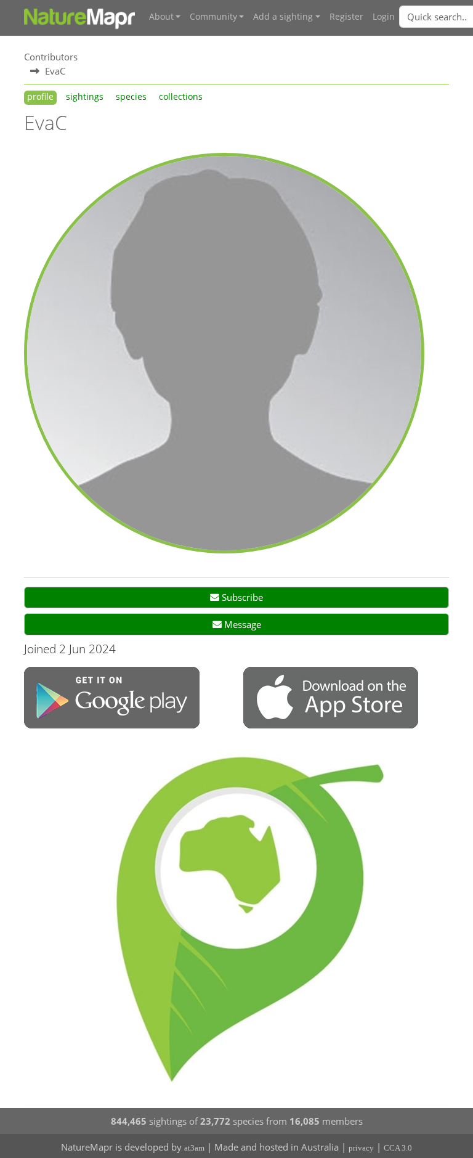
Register (346, 16)
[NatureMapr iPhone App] (330, 699)
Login (384, 16)
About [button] (161, 16)
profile (40, 96)
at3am (194, 1147)
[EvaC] (224, 352)
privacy (361, 1147)
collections (181, 96)
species (131, 96)
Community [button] (213, 16)
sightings (84, 96)
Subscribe (241, 597)
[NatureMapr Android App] (112, 699)
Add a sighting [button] (283, 16)
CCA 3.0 (398, 1147)
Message (241, 624)
